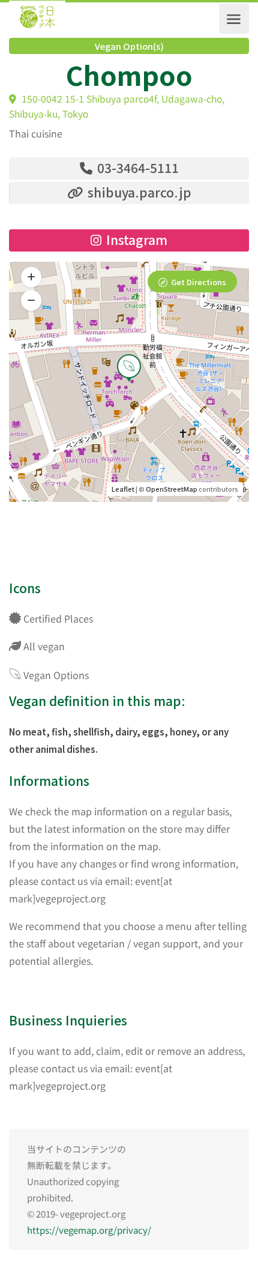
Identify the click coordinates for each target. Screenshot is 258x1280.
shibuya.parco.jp (138, 192)
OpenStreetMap (171, 489)
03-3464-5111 (136, 167)
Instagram (135, 240)
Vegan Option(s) (129, 46)
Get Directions (198, 282)
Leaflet (123, 489)
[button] (31, 300)
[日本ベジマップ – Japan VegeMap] (37, 18)
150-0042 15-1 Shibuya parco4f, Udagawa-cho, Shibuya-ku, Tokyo (116, 106)
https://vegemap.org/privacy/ (89, 1230)
